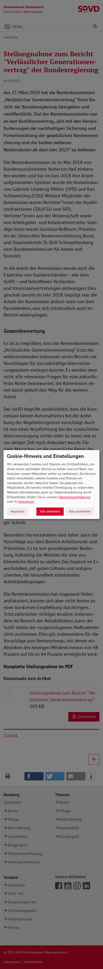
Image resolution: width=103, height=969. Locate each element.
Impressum (26, 501)
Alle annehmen (80, 511)
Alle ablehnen (50, 511)
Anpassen (17, 511)
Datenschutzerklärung (74, 497)
